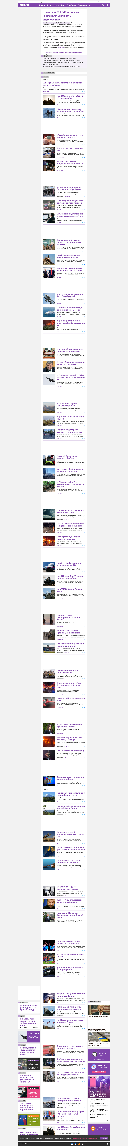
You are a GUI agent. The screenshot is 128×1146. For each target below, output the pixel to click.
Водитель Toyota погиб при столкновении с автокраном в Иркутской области (70, 524)
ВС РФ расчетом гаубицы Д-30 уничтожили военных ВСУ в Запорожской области (70, 484)
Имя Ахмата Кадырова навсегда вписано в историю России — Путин (59, 58)
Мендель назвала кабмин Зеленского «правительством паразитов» (69, 725)
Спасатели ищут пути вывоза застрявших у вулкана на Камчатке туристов (71, 793)
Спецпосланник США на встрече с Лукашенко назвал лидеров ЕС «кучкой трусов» (70, 914)
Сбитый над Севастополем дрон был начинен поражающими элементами (69, 1007)
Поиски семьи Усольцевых (81, 2)
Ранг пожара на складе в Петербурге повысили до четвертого (69, 537)
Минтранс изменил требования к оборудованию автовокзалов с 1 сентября (70, 162)
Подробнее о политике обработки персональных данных (85, 1138)
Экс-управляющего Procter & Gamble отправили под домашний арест (69, 861)
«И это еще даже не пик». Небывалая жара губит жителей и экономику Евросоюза (28, 1051)
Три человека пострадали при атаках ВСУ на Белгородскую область (70, 968)
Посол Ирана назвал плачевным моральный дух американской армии (69, 631)
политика (22, 1045)
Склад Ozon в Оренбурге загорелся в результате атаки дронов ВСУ (69, 564)
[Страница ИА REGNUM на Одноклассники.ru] (79, 1144)
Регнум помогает (84, 5)
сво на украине (94, 1077)
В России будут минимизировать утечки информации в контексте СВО (70, 136)
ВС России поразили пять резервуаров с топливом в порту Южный (70, 511)
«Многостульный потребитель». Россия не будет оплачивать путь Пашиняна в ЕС (28, 1078)
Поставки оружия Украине (64, 2)
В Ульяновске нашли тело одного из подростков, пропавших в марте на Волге (70, 110)
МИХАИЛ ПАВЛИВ (23, 1027)
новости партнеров (49, 73)
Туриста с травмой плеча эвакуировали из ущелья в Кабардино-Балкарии (71, 806)
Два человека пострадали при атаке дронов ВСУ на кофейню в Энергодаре (28, 1007)
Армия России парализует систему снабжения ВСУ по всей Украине (68, 256)
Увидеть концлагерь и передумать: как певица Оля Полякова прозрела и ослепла (28, 1022)
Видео (63, 5)
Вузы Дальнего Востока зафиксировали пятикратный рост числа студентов (70, 350)
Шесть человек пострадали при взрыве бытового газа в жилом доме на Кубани (33, 1093)
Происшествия (32, 1060)
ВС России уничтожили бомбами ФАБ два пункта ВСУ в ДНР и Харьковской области (33, 1036)
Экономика (31, 1116)
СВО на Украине (35, 2)
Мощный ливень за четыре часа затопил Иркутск (70, 417)
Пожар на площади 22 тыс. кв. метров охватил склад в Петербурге (69, 738)
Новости (42, 5)
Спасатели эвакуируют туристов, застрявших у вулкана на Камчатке (68, 430)
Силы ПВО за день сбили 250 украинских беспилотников (71, 1127)
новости (46, 77)
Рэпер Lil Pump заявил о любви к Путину (70, 750)
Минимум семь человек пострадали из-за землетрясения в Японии (70, 778)
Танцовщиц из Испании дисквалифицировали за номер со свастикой (68, 617)
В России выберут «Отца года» (50, 64)
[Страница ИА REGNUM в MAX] (72, 1144)
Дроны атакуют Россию (48, 2)
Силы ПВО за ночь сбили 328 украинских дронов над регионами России (71, 577)
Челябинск (46, 23)
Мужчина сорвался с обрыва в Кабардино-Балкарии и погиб (67, 404)
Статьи (49, 5)
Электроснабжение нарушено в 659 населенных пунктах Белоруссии (68, 887)
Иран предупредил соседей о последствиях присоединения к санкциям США (71, 834)
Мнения (56, 5)
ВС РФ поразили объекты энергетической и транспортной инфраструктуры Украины (62, 83)
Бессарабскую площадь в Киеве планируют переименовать (67, 671)
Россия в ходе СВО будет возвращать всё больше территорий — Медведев (70, 1073)
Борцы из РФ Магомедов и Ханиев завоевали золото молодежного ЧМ (68, 942)
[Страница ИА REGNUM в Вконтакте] (75, 1144)
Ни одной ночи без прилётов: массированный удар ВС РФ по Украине (98, 1094)
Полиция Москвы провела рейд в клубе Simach (70, 149)
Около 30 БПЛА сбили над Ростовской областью (69, 590)
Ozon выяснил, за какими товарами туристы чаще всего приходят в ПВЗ (33, 1121)
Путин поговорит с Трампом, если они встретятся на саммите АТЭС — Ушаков (62, 60)
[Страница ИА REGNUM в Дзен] (83, 1144)
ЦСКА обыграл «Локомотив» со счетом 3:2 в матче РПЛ (71, 955)
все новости (22, 1012)
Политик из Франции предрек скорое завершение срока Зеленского (69, 900)
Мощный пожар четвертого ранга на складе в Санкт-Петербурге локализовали (71, 321)
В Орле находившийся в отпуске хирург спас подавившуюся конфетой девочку (33, 1065)
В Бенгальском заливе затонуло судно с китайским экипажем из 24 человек (61, 66)
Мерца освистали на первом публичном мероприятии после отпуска (70, 1047)
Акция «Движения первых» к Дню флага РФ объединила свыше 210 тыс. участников (70, 1113)
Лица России (71, 5)
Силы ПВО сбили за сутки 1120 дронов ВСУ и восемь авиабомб (70, 96)
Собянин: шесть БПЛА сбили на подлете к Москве (71, 699)
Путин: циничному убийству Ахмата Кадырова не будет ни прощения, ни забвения (63, 62)
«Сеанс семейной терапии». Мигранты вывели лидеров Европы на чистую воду (29, 1135)
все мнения (35, 1027)
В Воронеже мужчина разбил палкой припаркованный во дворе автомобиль (70, 1060)
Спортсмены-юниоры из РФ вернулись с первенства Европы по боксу (70, 644)
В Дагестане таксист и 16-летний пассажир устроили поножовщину (68, 1099)
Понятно (104, 1138)
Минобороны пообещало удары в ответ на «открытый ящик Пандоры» (71, 994)
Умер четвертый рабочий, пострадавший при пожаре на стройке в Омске (70, 470)
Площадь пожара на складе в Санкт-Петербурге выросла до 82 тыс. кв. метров (69, 685)
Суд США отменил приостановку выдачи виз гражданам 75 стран (70, 1020)
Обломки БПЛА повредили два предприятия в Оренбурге (67, 457)
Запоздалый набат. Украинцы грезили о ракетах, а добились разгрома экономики (26, 1106)
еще (107, 1120)
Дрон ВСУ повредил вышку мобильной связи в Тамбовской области (70, 295)
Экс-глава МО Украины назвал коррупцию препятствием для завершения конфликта (71, 848)
